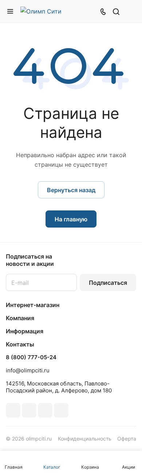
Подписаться (108, 282)
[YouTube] (45, 410)
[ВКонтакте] (13, 410)
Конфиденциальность (84, 438)
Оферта (126, 438)
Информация (24, 331)
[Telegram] (29, 410)
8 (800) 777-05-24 (31, 357)
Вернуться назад (71, 190)
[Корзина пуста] (130, 11)
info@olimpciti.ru (28, 370)
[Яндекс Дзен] (61, 410)
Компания (20, 318)
